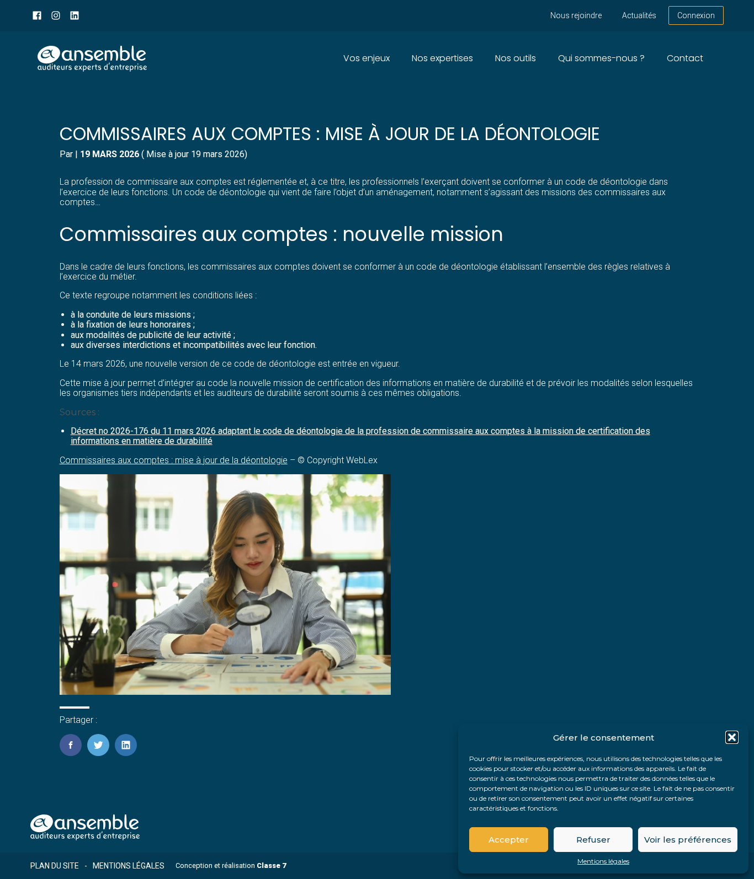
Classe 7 (271, 865)
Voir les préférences (687, 839)
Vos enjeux (366, 58)
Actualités (639, 15)
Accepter (508, 839)
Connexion (696, 15)
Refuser (593, 839)
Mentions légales (603, 861)
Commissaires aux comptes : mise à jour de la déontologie (174, 460)
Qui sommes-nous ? (601, 58)
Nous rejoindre (576, 15)
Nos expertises (442, 58)
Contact (685, 58)
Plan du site (54, 865)
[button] (731, 737)
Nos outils (515, 58)
